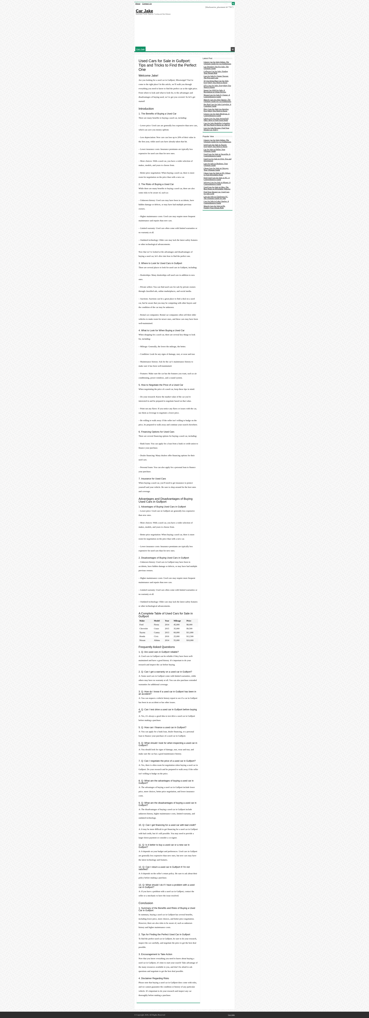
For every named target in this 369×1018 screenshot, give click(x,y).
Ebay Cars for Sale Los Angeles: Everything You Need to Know (216, 110)
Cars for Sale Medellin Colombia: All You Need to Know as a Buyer (217, 124)
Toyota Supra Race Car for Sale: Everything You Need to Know (216, 82)
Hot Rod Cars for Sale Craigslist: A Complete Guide (217, 105)
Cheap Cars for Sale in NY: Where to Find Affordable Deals (217, 174)
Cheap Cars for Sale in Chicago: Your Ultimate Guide (216, 169)
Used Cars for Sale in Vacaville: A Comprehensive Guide (217, 155)
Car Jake (144, 11)
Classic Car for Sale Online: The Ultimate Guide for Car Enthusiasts (217, 63)
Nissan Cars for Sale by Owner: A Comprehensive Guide (217, 96)
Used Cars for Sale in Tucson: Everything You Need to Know (215, 145)
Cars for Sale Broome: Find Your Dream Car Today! (216, 129)
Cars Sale (140, 49)
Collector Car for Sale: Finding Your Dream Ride (216, 72)
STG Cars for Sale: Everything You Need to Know (217, 86)
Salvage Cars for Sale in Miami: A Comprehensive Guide (217, 183)
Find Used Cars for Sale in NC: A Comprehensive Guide (217, 178)
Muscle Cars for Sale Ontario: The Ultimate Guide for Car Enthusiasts (217, 100)
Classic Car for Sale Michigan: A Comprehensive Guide (216, 115)
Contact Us (147, 4)
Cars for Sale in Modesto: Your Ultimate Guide (216, 164)
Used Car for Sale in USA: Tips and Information (217, 160)
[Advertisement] (184, 30)
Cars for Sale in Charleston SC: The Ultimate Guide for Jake (216, 197)
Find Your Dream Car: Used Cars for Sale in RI (216, 193)
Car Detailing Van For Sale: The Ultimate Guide (216, 67)
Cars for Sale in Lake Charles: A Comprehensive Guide (216, 202)
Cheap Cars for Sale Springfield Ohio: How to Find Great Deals (216, 119)
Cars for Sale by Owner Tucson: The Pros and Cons (216, 77)
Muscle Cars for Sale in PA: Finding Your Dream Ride (214, 207)
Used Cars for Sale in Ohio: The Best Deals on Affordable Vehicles (217, 188)
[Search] (233, 3)
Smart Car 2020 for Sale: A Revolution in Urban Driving (215, 91)
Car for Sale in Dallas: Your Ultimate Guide (214, 150)
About (137, 4)
